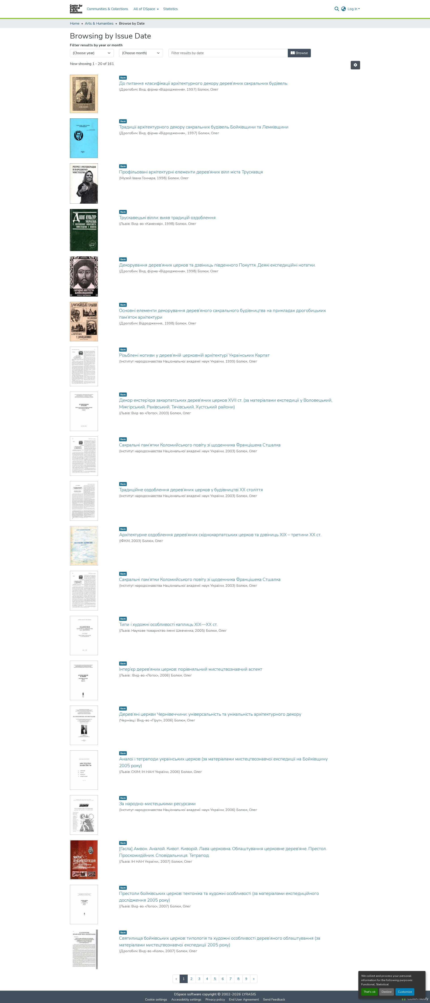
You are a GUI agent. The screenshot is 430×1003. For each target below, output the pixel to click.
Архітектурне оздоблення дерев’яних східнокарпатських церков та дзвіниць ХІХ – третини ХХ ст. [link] (220, 535)
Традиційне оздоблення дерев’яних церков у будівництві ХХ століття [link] (191, 490)
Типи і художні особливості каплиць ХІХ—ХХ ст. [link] (168, 624)
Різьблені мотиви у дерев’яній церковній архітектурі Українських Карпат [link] (194, 355)
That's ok (369, 992)
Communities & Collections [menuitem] (107, 8)
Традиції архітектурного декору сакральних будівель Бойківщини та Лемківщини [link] (203, 127)
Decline (386, 992)
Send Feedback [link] (274, 999)
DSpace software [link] (187, 994)
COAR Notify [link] (417, 998)
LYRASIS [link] (249, 994)
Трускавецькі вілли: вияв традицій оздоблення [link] (167, 218)
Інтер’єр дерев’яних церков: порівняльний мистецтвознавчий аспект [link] (190, 669)
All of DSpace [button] (144, 8)
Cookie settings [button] (156, 999)
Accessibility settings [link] (186, 999)
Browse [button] (301, 53)
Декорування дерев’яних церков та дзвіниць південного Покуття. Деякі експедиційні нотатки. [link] (217, 265)
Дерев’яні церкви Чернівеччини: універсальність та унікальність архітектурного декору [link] (210, 714)
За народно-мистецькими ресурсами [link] (157, 804)
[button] (76, 8)
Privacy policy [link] (215, 999)
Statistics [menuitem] (170, 8)
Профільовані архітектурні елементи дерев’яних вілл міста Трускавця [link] (191, 172)
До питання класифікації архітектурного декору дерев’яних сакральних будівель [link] (203, 83)
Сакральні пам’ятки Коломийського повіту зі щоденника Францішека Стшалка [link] (200, 445)
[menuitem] (146, 9)
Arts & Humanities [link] (99, 23)
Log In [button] (353, 8)
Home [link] (75, 23)
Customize (405, 992)
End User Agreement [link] (244, 999)
